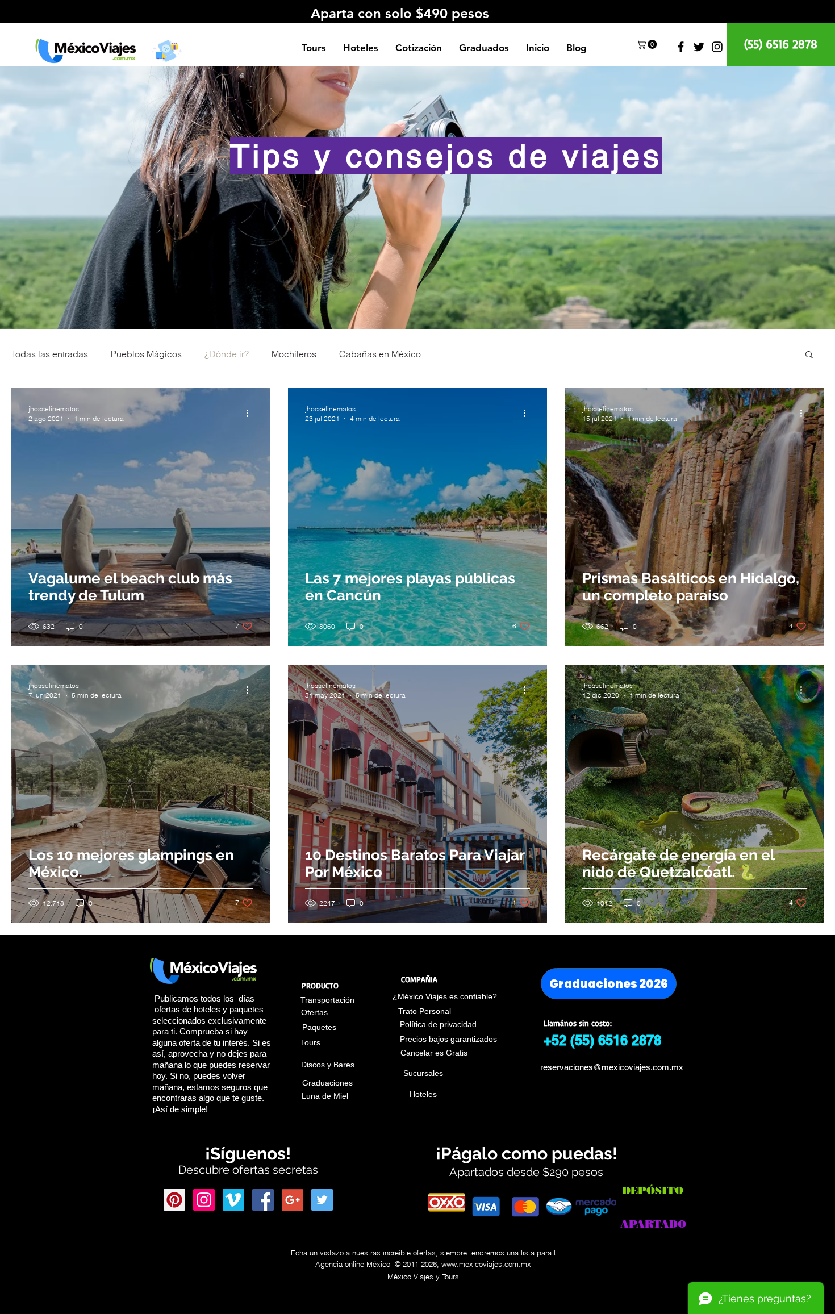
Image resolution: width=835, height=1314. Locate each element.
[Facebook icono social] (263, 1200)
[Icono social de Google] (292, 1200)
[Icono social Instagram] (204, 1200)
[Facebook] (681, 47)
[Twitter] (699, 47)
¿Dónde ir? (226, 354)
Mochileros (294, 354)
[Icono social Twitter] (322, 1200)
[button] (167, 50)
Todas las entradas (49, 354)
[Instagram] (717, 47)
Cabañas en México (380, 354)
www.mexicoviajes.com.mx (486, 1264)
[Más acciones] (251, 413)
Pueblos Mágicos (146, 354)
